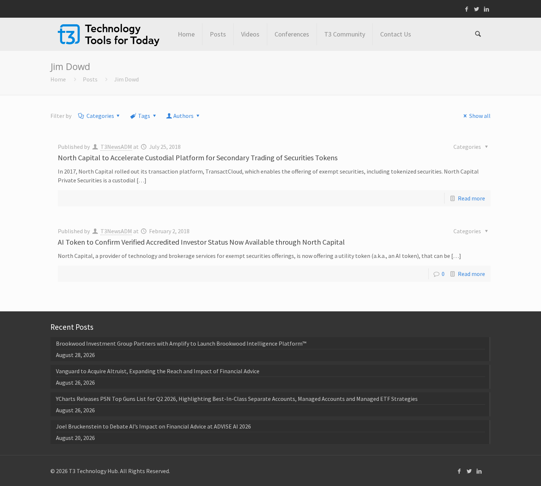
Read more (471, 198)
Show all (479, 115)
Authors (183, 115)
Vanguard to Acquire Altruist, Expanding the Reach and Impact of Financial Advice (157, 371)
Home (58, 79)
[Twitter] (477, 9)
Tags (144, 115)
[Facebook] (467, 9)
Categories (100, 115)
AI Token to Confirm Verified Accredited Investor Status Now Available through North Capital (201, 242)
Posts (90, 79)
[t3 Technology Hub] (108, 34)
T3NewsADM (116, 146)
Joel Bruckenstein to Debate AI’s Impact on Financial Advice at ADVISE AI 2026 (153, 426)
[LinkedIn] (487, 9)
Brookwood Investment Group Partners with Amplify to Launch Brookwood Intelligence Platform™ (181, 343)
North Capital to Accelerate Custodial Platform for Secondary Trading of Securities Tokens (197, 157)
